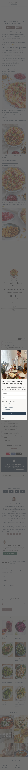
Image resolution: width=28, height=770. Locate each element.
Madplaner (6, 405)
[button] (14, 405)
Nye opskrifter (7, 404)
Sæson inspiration (8, 407)
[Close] (25, 352)
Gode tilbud (7, 409)
